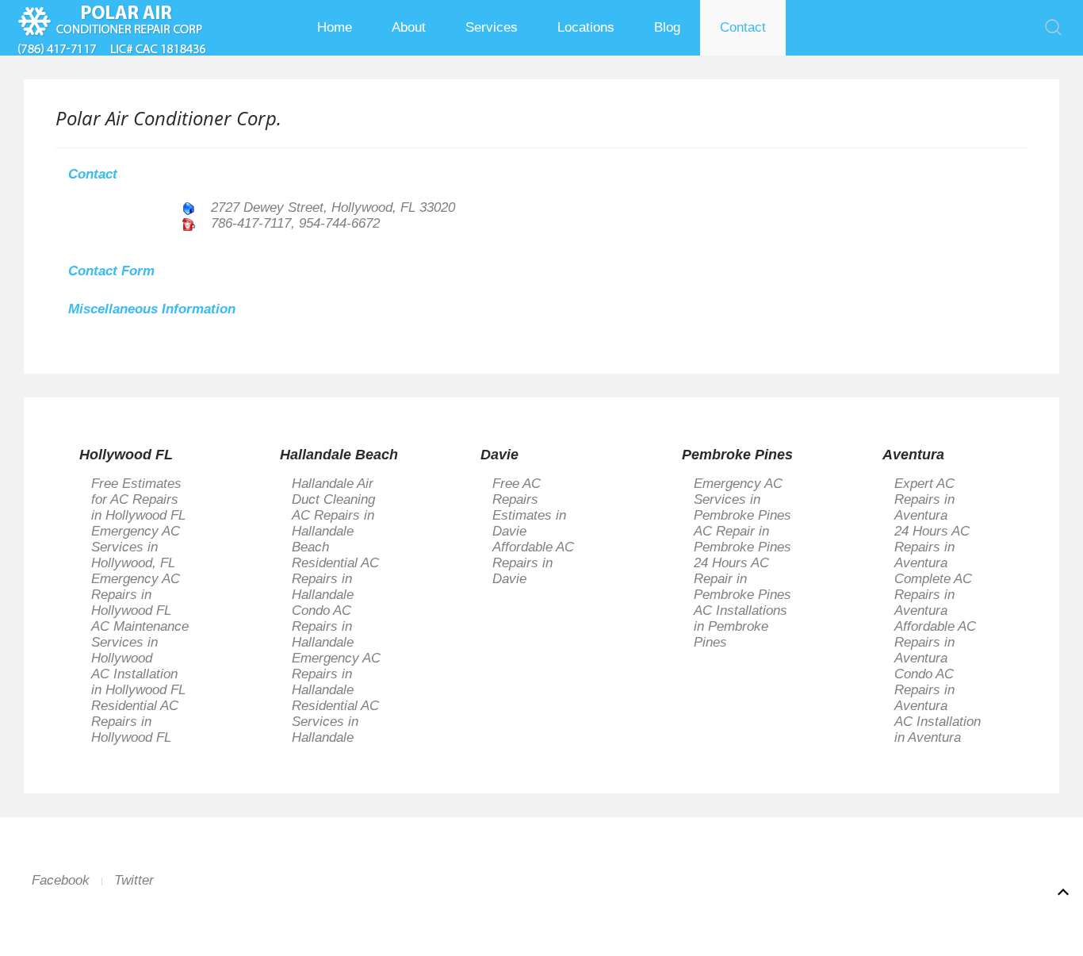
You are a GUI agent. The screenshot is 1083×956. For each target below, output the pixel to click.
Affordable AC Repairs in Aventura (935, 642)
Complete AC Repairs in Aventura (933, 594)
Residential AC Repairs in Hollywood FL (134, 721)
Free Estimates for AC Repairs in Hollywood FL (138, 499)
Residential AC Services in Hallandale (335, 721)
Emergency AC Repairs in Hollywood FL (135, 594)
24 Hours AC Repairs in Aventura (932, 547)
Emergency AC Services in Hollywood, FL (135, 547)
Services (491, 27)
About (409, 27)
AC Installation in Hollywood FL (138, 681)
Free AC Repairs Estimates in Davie (529, 507)
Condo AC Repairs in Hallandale (323, 626)
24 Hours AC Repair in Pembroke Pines (742, 578)
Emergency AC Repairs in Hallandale (336, 674)
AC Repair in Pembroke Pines (742, 539)
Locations (585, 27)
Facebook (61, 880)
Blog (667, 27)
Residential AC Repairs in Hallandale (335, 578)
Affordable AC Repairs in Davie (533, 562)
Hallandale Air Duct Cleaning (333, 491)
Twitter (134, 880)
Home (334, 27)
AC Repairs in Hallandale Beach (333, 531)
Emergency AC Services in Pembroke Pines (742, 499)
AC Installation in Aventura (937, 729)
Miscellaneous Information (151, 309)
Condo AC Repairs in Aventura (924, 689)
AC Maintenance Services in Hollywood (140, 642)
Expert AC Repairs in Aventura (924, 499)
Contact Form (111, 270)
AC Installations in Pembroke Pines (740, 626)
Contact (743, 27)
